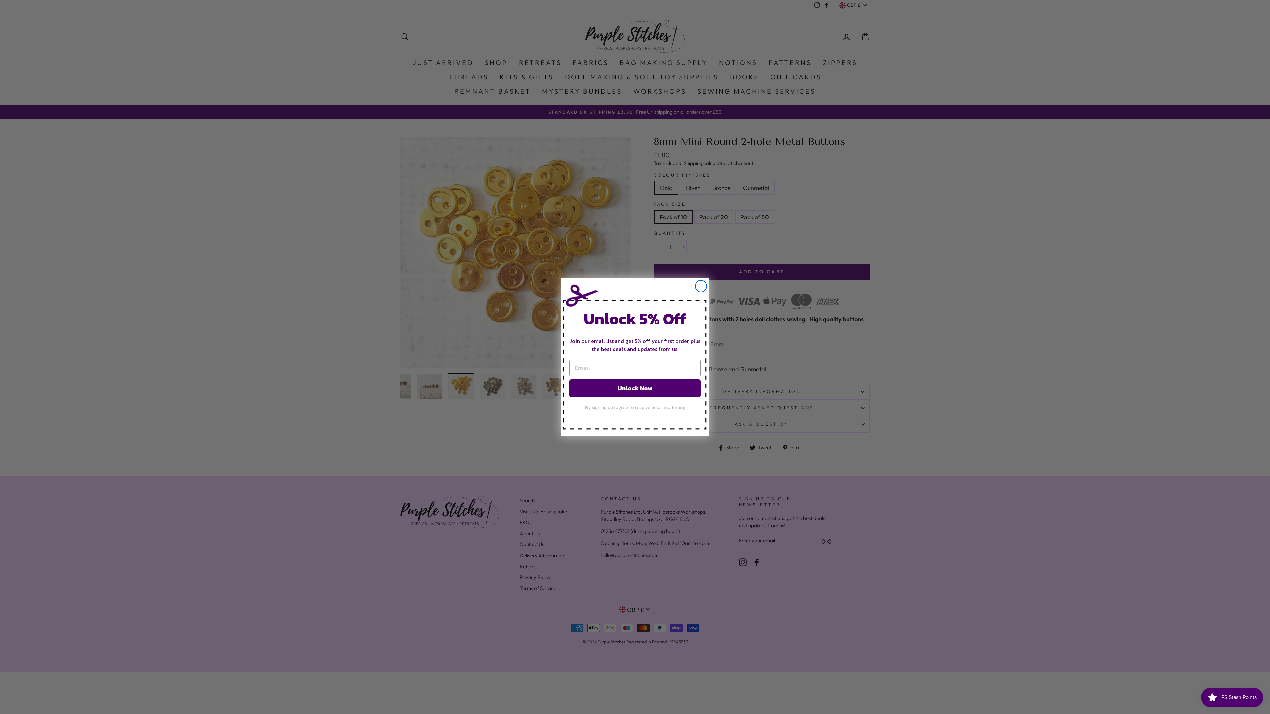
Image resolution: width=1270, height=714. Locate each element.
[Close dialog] (701, 286)
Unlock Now (635, 388)
